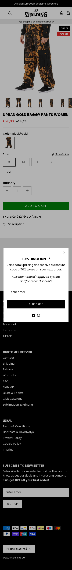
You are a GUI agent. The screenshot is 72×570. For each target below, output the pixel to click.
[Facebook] (33, 315)
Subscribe (36, 304)
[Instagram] (38, 315)
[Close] (64, 252)
